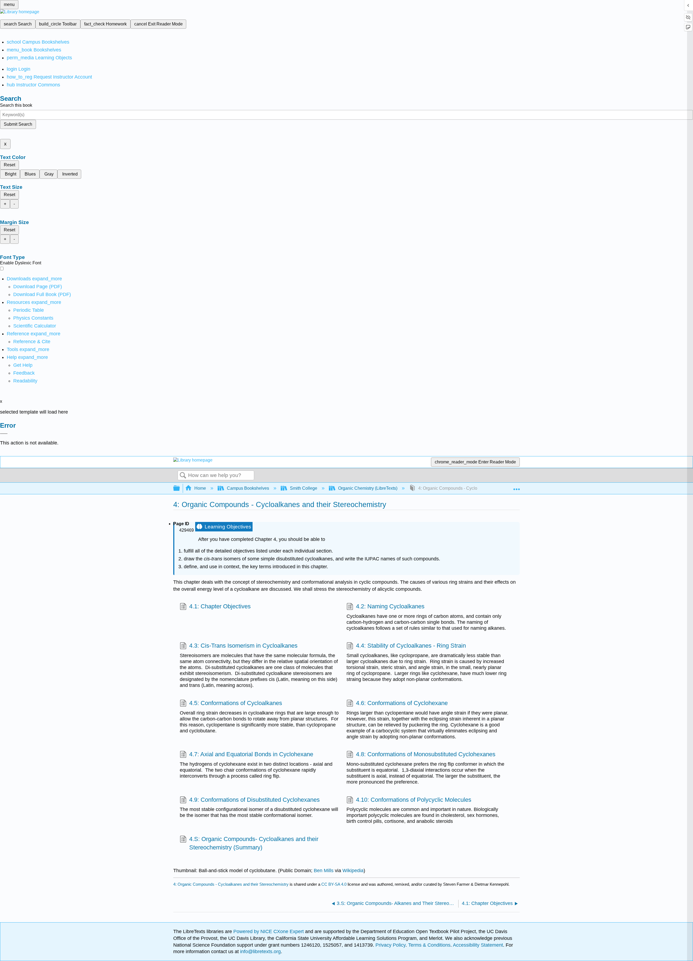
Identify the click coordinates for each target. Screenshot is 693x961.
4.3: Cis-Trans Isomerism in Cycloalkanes (243, 645)
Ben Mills (324, 870)
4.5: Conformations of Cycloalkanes (235, 703)
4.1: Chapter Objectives (220, 606)
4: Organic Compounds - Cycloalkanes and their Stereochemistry (231, 884)
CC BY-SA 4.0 (333, 884)
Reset (9, 165)
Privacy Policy (390, 945)
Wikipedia (353, 870)
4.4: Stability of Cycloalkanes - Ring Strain (411, 645)
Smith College (303, 488)
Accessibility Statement (478, 945)
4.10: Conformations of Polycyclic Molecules (413, 799)
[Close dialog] (4, 433)
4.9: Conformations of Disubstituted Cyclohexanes (254, 799)
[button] (24, 373)
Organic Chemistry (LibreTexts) (367, 488)
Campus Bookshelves (248, 488)
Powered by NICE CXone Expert (269, 931)
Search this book (16, 105)
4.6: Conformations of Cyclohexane (402, 703)
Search (183, 475)
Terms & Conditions (429, 945)
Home (200, 488)
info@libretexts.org (260, 951)
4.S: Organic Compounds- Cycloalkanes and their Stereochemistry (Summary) (253, 843)
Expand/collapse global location (516, 487)
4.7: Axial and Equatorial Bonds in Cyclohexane (251, 754)
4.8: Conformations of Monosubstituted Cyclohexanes (425, 754)
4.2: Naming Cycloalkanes (390, 606)
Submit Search (18, 124)
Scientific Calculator (34, 326)
